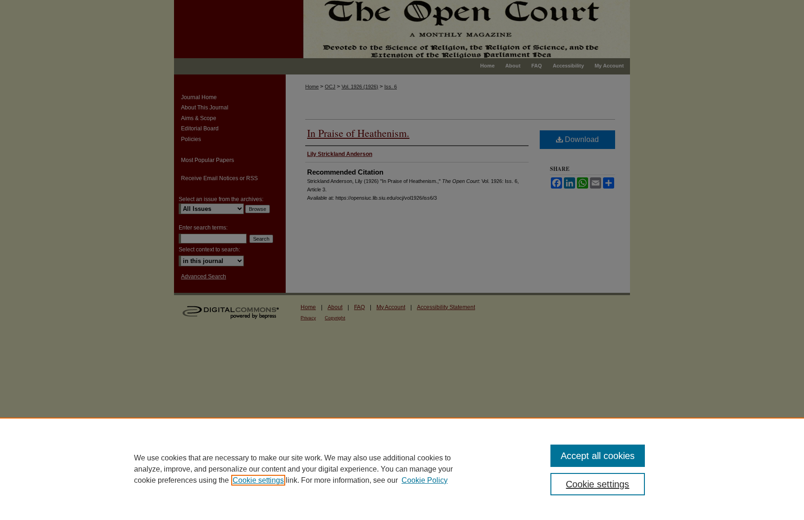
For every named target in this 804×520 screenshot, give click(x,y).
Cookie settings (258, 480)
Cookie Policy (425, 480)
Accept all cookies (598, 456)
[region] (402, 469)
